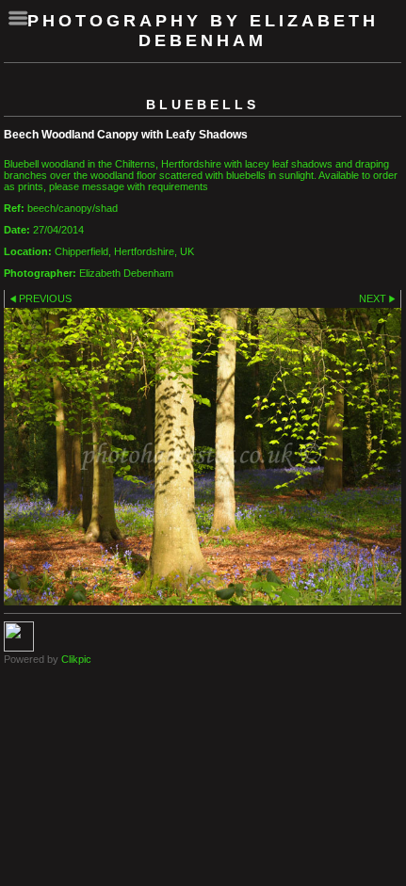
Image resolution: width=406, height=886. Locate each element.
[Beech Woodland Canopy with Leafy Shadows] (202, 457)
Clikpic (76, 659)
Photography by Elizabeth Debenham (203, 30)
